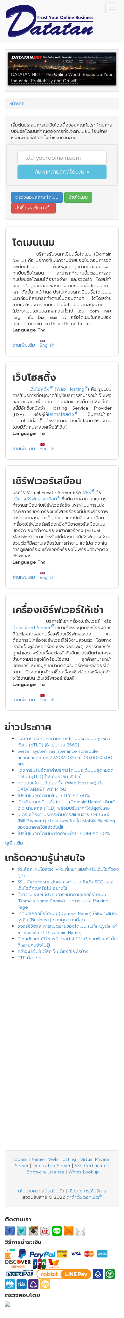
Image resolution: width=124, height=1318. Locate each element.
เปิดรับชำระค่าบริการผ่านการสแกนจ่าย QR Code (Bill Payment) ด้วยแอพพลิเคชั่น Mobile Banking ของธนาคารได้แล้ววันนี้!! (66, 821)
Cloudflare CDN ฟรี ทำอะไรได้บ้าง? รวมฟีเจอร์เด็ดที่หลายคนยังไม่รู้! (67, 942)
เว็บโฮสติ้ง (40, 389)
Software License (45, 1172)
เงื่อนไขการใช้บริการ (87, 1191)
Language (24, 330)
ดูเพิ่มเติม (14, 843)
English (47, 345)
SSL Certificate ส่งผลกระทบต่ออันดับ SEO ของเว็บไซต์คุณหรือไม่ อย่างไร (65, 885)
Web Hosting (70, 389)
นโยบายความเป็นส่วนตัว (41, 1191)
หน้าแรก (17, 103)
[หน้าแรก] (49, 21)
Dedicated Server (31, 627)
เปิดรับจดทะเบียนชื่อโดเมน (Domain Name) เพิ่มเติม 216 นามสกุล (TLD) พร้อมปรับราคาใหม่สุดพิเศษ (67, 805)
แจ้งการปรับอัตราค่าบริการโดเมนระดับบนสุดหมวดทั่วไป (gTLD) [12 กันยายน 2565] (65, 773)
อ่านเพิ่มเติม (23, 345)
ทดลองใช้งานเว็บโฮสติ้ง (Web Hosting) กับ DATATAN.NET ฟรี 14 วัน (60, 786)
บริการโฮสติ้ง (61, 414)
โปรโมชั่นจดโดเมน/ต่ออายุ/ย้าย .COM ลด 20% (63, 833)
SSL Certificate (91, 1165)
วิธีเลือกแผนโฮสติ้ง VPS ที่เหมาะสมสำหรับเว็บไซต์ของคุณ (68, 872)
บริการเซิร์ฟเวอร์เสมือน (34, 499)
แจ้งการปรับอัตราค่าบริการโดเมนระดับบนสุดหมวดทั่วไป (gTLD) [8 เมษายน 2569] (65, 741)
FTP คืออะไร (29, 958)
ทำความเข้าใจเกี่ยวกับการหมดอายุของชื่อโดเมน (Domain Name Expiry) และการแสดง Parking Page (62, 901)
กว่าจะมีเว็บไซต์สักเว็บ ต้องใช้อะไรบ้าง (53, 951)
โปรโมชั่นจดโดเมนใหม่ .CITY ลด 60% (53, 795)
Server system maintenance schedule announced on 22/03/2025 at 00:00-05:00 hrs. (64, 757)
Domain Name (29, 1159)
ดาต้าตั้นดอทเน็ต (82, 1197)
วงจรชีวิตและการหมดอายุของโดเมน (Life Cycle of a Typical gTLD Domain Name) (67, 929)
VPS (87, 492)
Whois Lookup (83, 1172)
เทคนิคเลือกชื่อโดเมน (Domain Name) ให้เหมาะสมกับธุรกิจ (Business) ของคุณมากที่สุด (68, 916)
